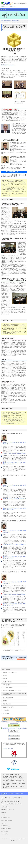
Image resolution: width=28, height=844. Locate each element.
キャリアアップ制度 (7, 687)
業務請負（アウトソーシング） (10, 672)
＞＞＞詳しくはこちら (8, 748)
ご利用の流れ (6, 710)
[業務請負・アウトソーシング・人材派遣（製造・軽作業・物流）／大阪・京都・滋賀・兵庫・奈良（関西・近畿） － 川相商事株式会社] (14, 3)
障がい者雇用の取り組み (8, 697)
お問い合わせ (10, 793)
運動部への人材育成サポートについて (12, 690)
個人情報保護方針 (19, 793)
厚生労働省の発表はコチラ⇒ (8, 65)
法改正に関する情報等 (8, 707)
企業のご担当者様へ (6, 669)
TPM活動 (5, 678)
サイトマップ (5, 794)
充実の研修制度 (6, 685)
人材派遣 (5, 675)
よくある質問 (6, 713)
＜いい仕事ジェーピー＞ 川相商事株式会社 (16, 839)
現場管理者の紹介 (7, 704)
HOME (3, 793)
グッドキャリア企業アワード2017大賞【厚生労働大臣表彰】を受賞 (14, 694)
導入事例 (5, 700)
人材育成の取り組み (7, 682)
